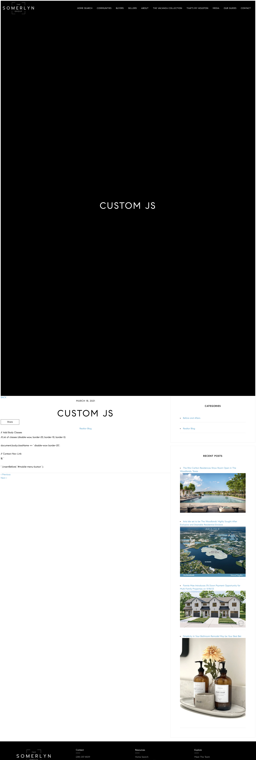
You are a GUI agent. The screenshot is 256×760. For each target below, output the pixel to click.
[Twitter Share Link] (10, 430)
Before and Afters (191, 418)
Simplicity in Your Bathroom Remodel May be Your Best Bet (212, 636)
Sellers (132, 8)
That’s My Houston (197, 8)
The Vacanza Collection (167, 8)
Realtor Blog (86, 428)
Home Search (84, 8)
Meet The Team (202, 757)
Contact (246, 8)
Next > (4, 478)
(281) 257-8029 (83, 757)
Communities (104, 8)
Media (216, 8)
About (144, 8)
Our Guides (230, 8)
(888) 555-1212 (148, 438)
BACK (3, 397)
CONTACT (129, 438)
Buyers (120, 8)
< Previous (6, 474)
